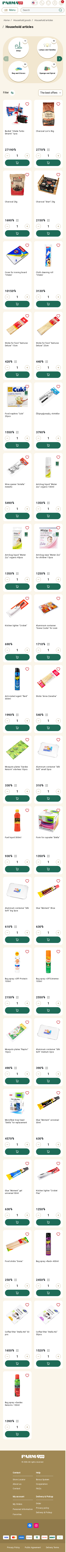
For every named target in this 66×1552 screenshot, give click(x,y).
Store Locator (19, 1479)
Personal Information (23, 1509)
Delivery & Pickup (44, 1512)
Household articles (43, 20)
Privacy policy (42, 1508)
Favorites (17, 1514)
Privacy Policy (13, 1547)
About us (17, 1484)
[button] (59, 59)
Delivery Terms (52, 1547)
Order (38, 1503)
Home (6, 20)
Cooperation (42, 1484)
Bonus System (42, 1479)
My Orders (17, 1504)
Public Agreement (33, 1547)
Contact (16, 1488)
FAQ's (38, 1488)
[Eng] (33, 3)
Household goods (22, 20)
